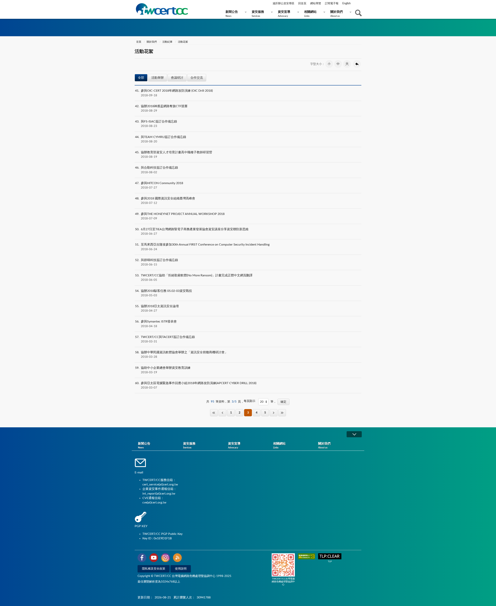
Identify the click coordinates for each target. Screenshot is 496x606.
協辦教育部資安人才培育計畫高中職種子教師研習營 (173, 154)
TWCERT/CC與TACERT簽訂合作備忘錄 (165, 339)
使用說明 (181, 568)
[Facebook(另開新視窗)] (142, 558)
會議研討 (177, 77)
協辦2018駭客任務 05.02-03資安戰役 (163, 293)
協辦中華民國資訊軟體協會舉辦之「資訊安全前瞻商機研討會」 (181, 354)
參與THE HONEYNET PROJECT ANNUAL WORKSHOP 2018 (180, 216)
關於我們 (336, 13)
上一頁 (222, 412)
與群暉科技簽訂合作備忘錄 (156, 262)
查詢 (358, 13)
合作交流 (196, 77)
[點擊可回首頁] (162, 9)
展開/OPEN (354, 434)
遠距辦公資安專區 (283, 3)
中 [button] (338, 64)
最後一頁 (282, 412)
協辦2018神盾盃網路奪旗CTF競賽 (161, 108)
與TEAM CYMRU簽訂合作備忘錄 (160, 139)
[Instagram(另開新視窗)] (165, 558)
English (346, 3)
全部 (141, 77)
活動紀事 (167, 42)
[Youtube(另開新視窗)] (153, 558)
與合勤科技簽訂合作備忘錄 (156, 170)
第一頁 (214, 412)
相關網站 (310, 13)
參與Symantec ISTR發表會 (156, 324)
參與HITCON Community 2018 (159, 185)
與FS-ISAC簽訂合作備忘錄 (156, 124)
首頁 (138, 42)
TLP (330, 561)
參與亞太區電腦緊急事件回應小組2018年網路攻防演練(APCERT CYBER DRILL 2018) (195, 385)
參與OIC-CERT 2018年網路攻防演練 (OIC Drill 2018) (174, 93)
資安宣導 (284, 13)
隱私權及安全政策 (153, 568)
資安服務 (258, 13)
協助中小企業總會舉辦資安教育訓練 (162, 370)
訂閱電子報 (331, 3)
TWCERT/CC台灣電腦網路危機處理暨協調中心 (283, 582)
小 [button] (329, 63)
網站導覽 (315, 3)
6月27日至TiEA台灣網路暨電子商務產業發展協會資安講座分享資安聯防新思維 (192, 231)
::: (135, 3)
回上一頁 (357, 64)
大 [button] (347, 64)
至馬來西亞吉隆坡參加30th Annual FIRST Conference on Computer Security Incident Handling (202, 247)
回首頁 (302, 3)
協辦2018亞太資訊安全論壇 (157, 308)
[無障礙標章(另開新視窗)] (306, 556)
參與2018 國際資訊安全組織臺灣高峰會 (165, 200)
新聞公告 (232, 13)
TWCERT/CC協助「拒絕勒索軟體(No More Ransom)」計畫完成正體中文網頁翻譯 (193, 277)
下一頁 (273, 412)
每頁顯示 (249, 401)
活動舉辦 (157, 77)
